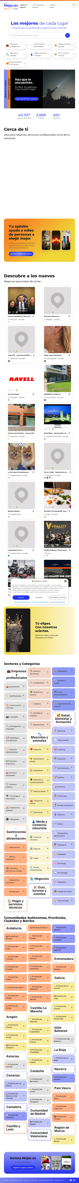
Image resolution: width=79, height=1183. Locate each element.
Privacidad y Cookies (16, 1180)
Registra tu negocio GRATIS (23, 1167)
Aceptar (21, 597)
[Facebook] (71, 1180)
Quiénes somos (59, 1180)
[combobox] (37, 35)
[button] (65, 581)
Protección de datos (30, 1180)
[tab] (36, 89)
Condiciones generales (46, 1180)
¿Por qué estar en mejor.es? (38, 6)
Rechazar (39, 597)
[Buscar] (67, 35)
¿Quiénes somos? (52, 6)
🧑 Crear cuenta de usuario (21, 254)
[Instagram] (74, 1180)
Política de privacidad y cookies (22, 602)
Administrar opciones (57, 597)
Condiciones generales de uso (57, 602)
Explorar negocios (19, 100)
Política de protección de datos (40, 602)
